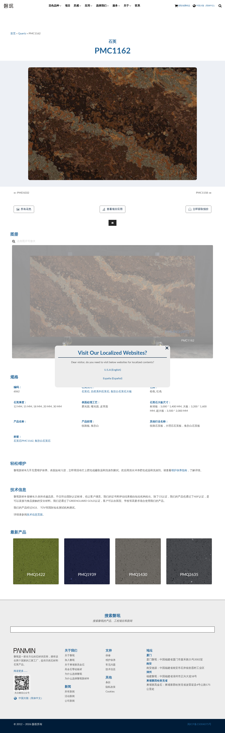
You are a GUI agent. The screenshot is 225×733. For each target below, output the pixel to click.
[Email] (112, 223)
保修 (108, 655)
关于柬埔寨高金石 (74, 665)
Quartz (22, 33)
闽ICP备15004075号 (199, 724)
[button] (55, 6)
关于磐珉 (70, 655)
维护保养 (110, 660)
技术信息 (110, 669)
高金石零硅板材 (73, 669)
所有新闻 (70, 691)
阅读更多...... (21, 671)
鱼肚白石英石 (43, 441)
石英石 (86, 391)
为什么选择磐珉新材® (77, 678)
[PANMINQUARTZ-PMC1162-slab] (112, 301)
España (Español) (112, 378)
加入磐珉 (70, 660)
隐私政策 (110, 687)
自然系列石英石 (100, 391)
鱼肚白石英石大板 (121, 391)
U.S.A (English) (112, 370)
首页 (13, 33)
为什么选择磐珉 (73, 674)
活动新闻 (70, 696)
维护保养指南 (179, 470)
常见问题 (110, 665)
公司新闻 (70, 701)
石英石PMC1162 (23, 441)
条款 (108, 682)
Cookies (110, 691)
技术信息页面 (35, 514)
